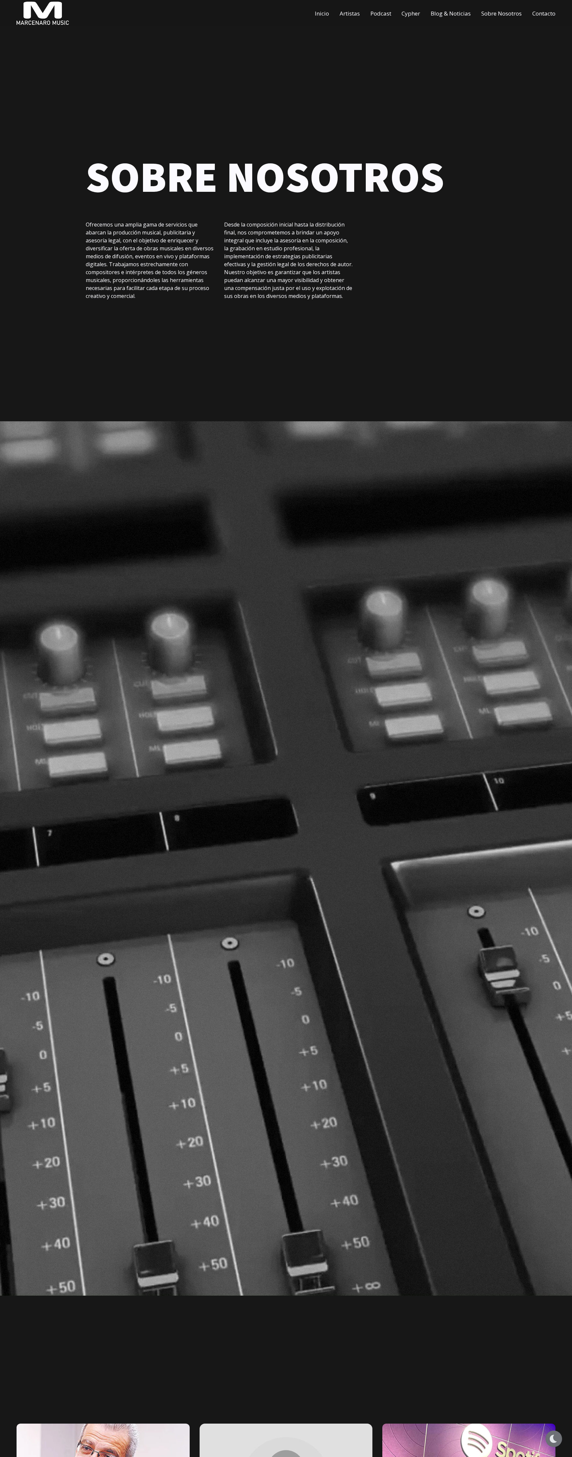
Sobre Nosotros (501, 13)
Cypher (411, 13)
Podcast (380, 13)
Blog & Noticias (451, 13)
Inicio (322, 13)
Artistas (350, 13)
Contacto (543, 13)
